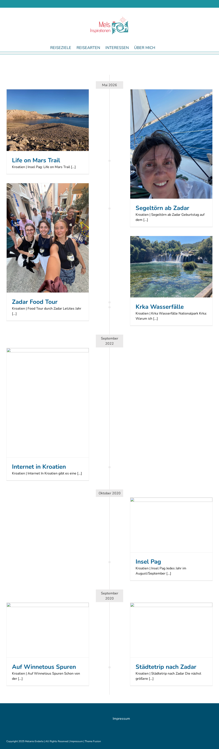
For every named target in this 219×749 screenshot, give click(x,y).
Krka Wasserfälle (160, 307)
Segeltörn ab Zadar (162, 208)
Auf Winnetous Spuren (44, 667)
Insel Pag (148, 562)
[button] (162, 47)
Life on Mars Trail (36, 160)
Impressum (121, 718)
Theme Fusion (93, 741)
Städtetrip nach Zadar (166, 667)
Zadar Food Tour (35, 302)
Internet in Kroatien (39, 467)
